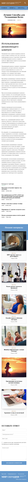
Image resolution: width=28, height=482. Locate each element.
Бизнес (3, 190)
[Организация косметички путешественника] (14, 367)
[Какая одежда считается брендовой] (14, 272)
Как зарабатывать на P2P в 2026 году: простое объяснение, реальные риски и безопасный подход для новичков (13, 196)
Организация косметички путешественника (14, 382)
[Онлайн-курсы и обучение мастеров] (14, 304)
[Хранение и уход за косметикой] (14, 399)
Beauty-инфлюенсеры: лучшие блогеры (14, 350)
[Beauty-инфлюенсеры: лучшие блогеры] (14, 336)
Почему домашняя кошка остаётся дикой (13, 215)
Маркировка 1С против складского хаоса (13, 209)
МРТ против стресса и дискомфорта (14, 255)
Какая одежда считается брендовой (14, 287)
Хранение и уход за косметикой (14, 413)
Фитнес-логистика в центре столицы (12, 203)
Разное (3, 217)
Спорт (3, 205)
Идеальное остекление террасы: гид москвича (12, 188)
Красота (19, 20)
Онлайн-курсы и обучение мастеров (14, 318)
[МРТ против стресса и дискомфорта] (14, 241)
